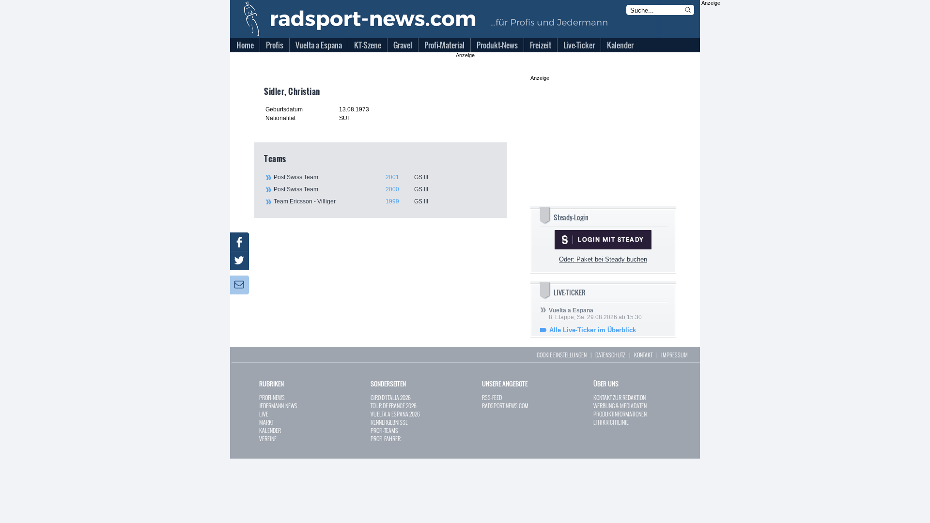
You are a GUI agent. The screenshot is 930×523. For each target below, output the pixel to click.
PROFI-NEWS (272, 397)
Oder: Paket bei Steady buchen (603, 259)
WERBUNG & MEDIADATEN (620, 405)
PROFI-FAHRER (386, 438)
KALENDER (270, 430)
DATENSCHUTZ (610, 355)
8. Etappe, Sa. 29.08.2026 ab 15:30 (595, 314)
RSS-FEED (492, 397)
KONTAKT (643, 355)
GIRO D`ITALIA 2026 (391, 397)
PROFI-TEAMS (384, 430)
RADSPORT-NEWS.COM (505, 405)
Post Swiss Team (351, 177)
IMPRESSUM (674, 355)
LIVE (263, 414)
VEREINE (268, 438)
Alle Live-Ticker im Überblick (592, 330)
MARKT (266, 422)
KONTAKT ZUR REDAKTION (619, 397)
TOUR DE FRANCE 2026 (394, 405)
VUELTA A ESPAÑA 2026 (395, 414)
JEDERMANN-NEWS (278, 405)
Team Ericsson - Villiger (351, 201)
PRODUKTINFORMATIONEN (620, 414)
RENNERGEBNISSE (389, 422)
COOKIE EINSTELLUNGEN (562, 355)
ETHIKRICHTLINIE (611, 422)
